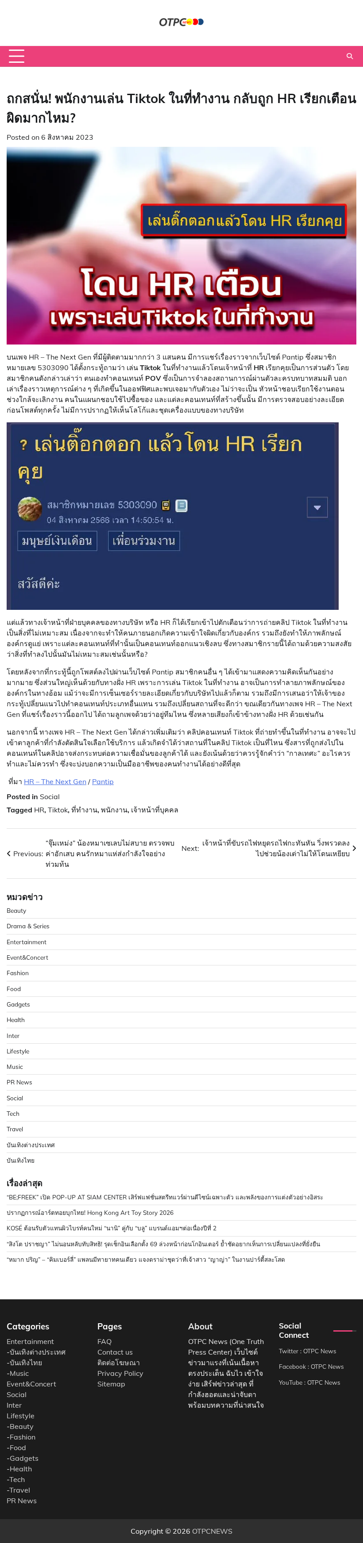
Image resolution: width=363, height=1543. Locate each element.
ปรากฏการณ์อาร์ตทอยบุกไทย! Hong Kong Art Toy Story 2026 (90, 1212)
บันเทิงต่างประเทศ (31, 1145)
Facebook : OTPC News (311, 1366)
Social (50, 796)
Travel (15, 1129)
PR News (19, 1082)
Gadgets (18, 1004)
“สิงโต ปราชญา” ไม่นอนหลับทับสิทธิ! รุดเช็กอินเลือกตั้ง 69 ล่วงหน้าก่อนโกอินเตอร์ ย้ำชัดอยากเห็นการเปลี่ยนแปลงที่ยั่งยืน (163, 1244)
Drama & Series (28, 926)
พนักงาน (114, 809)
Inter (13, 1035)
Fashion (18, 972)
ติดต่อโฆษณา (118, 1362)
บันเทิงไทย (21, 1160)
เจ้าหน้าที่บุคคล (154, 809)
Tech (13, 1113)
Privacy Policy (120, 1373)
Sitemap (111, 1383)
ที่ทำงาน (84, 809)
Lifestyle (18, 1051)
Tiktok (58, 809)
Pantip (103, 781)
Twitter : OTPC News (307, 1351)
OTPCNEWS (212, 1531)
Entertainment (26, 942)
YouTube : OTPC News (309, 1382)
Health (16, 1019)
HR (39, 809)
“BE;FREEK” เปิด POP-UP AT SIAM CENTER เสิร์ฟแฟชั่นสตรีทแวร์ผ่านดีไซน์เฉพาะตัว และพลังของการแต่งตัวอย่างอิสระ (165, 1197)
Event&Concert (27, 957)
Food (14, 988)
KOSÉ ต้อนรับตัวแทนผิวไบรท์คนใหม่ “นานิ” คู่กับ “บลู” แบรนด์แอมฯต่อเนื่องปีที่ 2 (111, 1228)
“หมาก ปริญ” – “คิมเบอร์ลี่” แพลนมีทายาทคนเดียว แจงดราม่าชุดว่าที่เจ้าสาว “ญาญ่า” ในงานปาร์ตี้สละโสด (146, 1259)
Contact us (115, 1352)
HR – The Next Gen (55, 781)
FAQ (104, 1341)
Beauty (16, 910)
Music (15, 1066)
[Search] (349, 56)
